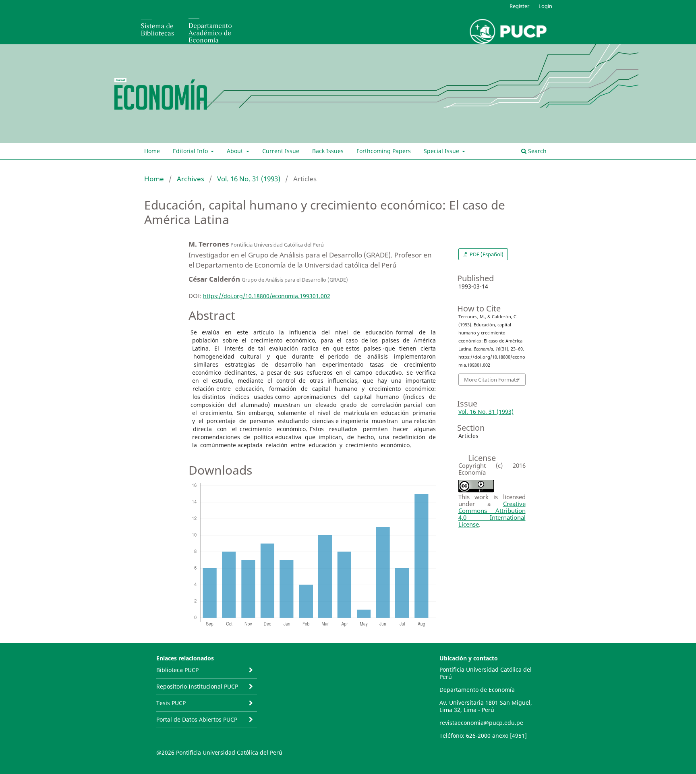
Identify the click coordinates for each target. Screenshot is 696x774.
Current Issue (280, 151)
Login (545, 6)
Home (152, 151)
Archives (190, 178)
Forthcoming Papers (383, 151)
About (235, 151)
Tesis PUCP (171, 703)
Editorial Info (191, 151)
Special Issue (442, 151)
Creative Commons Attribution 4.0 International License (492, 514)
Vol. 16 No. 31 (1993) (248, 178)
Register (519, 6)
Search (536, 151)
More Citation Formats (491, 379)
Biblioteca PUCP (177, 670)
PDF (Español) (485, 254)
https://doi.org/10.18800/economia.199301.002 (266, 296)
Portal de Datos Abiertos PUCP (196, 719)
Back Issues (328, 151)
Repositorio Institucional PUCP (197, 686)
